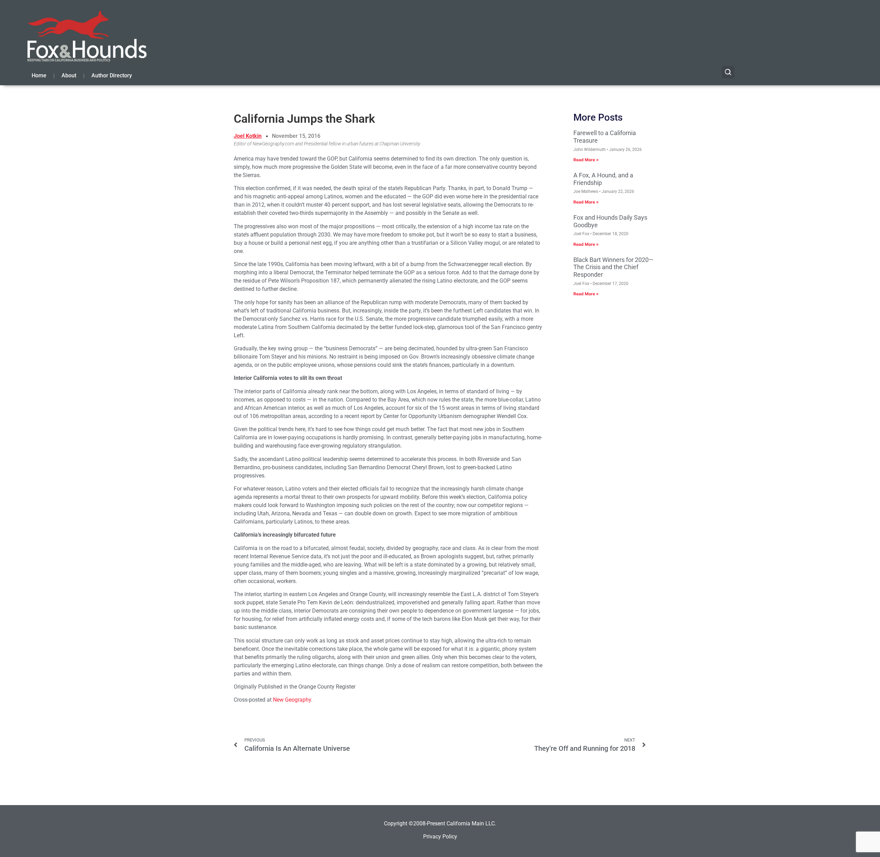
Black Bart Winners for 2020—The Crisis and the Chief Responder (613, 267)
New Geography (292, 699)
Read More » (586, 159)
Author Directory (111, 75)
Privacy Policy (440, 836)
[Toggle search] (728, 72)
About (69, 75)
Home (39, 75)
